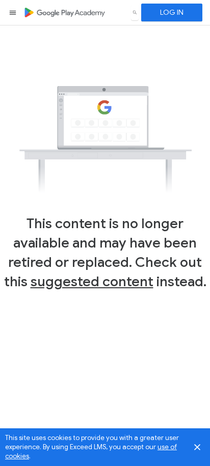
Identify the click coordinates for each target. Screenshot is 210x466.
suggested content (92, 281)
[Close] (197, 447)
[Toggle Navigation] (13, 13)
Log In (171, 12)
